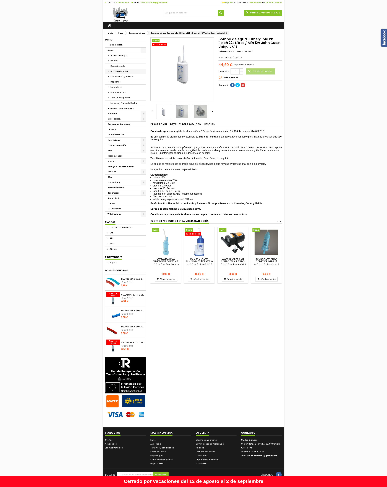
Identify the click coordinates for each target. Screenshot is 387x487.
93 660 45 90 (122, 2)
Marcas (110, 222)
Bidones (115, 60)
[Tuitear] (237, 85)
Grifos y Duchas (118, 92)
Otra (109, 177)
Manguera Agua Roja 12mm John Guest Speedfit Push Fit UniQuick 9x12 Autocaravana (133, 326)
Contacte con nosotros (161, 459)
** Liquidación (115, 44)
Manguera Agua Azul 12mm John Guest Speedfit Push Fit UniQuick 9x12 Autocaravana (133, 310)
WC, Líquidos (114, 214)
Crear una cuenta (273, 2)
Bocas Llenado (118, 66)
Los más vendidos (116, 270)
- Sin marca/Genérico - (121, 227)
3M (111, 232)
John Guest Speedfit (120, 97)
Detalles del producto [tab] (185, 124)
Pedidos (200, 447)
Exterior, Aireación (117, 145)
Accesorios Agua (119, 55)
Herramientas (114, 155)
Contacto (248, 433)
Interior (111, 161)
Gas (109, 150)
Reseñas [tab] (209, 124)
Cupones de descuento (207, 459)
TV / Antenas (114, 208)
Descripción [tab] (158, 124)
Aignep (113, 249)
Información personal (206, 439)
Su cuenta (202, 433)
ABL (111, 238)
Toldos (111, 203)
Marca (240, 51)
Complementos (115, 134)
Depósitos (115, 81)
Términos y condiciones (162, 447)
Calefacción (114, 118)
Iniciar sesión (255, 2)
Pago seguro (156, 455)
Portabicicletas (115, 187)
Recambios (113, 192)
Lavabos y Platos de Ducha (124, 103)
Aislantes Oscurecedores (120, 108)
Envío (153, 439)
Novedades (111, 443)
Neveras (111, 171)
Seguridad (113, 198)
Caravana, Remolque (118, 124)
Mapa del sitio (157, 463)
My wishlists (201, 463)
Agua (110, 50)
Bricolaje (112, 113)
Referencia (224, 51)
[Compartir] (232, 85)
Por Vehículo (113, 182)
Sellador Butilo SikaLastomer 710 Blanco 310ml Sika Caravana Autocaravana (133, 295)
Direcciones (202, 455)
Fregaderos (116, 87)
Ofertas (108, 439)
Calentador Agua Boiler (122, 76)
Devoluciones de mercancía (210, 443)
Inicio (108, 39)
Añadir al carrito (260, 71)
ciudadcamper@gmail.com (153, 2)
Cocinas (111, 129)
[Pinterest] (243, 85)
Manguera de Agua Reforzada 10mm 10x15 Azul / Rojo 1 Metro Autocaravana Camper (133, 279)
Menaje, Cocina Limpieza (120, 166)
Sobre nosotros (158, 451)
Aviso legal (155, 443)
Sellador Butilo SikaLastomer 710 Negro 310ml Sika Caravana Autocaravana (133, 342)
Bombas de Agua (119, 71)
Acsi (111, 243)
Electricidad (113, 140)
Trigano (113, 262)
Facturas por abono (205, 451)
